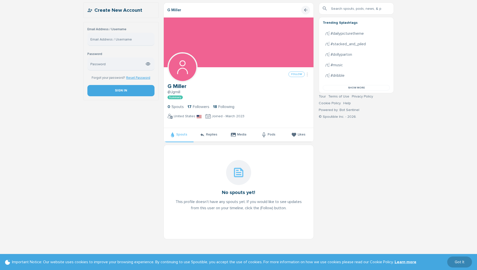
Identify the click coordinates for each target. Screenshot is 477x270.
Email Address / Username (106, 29)
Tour (322, 96)
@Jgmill (174, 92)
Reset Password (138, 78)
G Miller (174, 10)
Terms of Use (338, 96)
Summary (175, 97)
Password (94, 54)
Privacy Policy (362, 96)
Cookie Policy (330, 103)
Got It (459, 262)
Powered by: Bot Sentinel (339, 110)
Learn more (405, 262)
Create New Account (118, 10)
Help (347, 103)
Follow (296, 74)
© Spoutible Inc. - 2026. (338, 116)
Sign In (121, 90)
